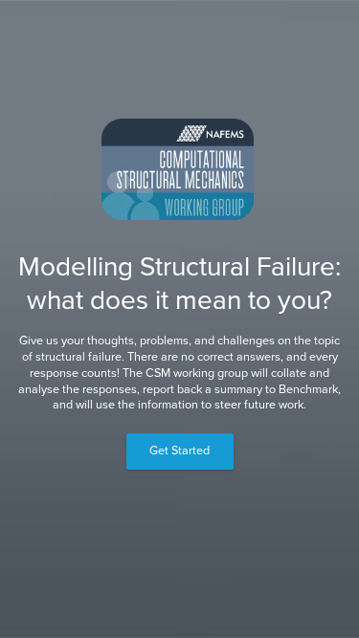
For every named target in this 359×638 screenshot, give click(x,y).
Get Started (179, 450)
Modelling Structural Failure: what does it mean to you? (179, 284)
